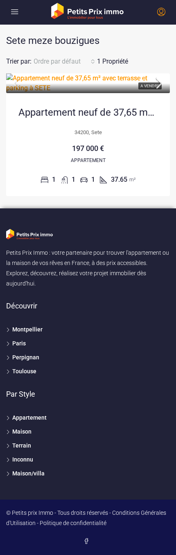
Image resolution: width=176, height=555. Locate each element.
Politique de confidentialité (73, 523)
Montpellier (27, 329)
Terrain (21, 445)
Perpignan (25, 357)
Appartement (29, 417)
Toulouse (24, 371)
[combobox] (64, 61)
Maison (22, 431)
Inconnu (22, 459)
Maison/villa (28, 473)
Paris (19, 343)
